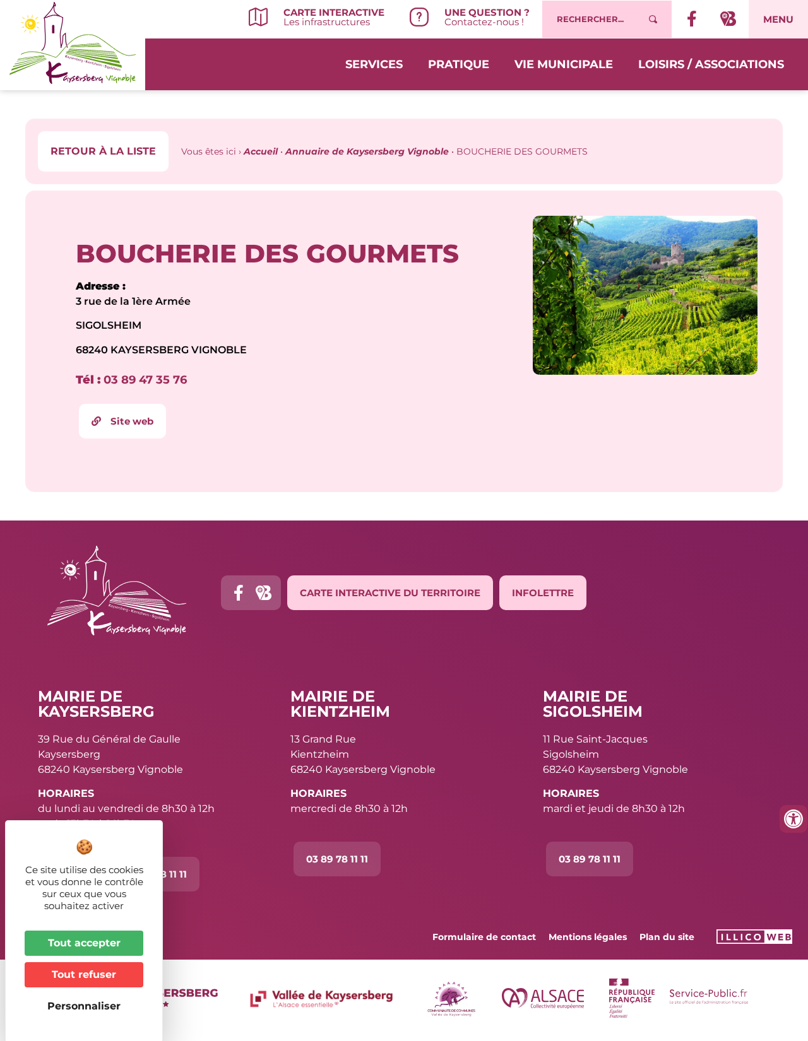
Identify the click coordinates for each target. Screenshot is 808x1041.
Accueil (261, 151)
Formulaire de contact (484, 937)
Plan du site (666, 937)
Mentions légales (588, 937)
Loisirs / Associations (711, 64)
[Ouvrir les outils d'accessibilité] (793, 819)
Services (374, 64)
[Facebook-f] (238, 593)
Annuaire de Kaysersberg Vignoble (367, 151)
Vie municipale (563, 64)
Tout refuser (84, 974)
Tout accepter (84, 943)
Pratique (458, 64)
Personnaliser (84, 1006)
